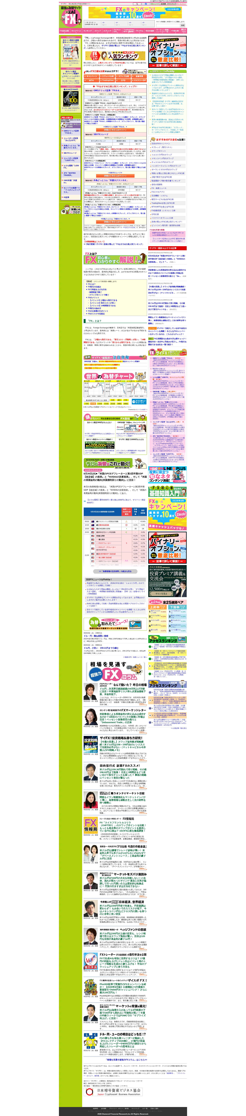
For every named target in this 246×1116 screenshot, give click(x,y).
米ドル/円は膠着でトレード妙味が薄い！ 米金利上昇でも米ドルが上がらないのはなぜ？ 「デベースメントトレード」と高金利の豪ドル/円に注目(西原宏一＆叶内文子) (170, 722)
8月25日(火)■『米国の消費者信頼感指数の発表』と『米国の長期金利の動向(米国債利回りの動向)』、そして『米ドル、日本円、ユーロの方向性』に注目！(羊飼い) (170, 692)
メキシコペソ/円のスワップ (163, 158)
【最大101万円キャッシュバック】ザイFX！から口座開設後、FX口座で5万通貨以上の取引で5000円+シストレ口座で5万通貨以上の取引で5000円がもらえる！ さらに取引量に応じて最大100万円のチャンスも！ (169, 427)
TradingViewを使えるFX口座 (163, 203)
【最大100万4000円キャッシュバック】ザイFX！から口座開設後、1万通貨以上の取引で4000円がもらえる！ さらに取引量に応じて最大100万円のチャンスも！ (168, 395)
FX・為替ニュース (159, 188)
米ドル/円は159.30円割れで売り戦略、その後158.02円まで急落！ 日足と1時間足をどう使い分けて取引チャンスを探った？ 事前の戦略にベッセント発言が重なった (123, 773)
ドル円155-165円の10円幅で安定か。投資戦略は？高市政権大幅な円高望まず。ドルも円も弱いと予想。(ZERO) (170, 715)
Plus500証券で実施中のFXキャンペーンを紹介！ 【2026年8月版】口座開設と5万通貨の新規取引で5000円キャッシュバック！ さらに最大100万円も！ (123, 988)
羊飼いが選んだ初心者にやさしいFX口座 (168, 173)
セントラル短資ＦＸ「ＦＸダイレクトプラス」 (72, 190)
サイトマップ (135, 1103)
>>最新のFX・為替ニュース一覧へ (135, 657)
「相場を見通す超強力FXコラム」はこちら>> (126, 1060)
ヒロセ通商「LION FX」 (71, 167)
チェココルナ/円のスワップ (163, 162)
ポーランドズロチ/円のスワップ (164, 170)
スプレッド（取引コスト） (162, 147)
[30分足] (113, 403)
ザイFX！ (160, 1106)
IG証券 (66, 197)
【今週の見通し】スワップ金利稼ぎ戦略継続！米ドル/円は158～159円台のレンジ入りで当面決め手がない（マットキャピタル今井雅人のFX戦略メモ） (123, 745)
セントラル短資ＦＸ (141, 409)
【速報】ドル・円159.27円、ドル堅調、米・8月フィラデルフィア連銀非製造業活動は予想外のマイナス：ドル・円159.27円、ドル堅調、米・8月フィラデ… (170, 674)
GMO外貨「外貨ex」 (70, 181)
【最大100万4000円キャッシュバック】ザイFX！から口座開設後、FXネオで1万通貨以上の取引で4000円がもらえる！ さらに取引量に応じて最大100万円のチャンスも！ (168, 362)
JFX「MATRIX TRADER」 (70, 174)
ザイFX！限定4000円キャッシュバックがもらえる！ (71, 63)
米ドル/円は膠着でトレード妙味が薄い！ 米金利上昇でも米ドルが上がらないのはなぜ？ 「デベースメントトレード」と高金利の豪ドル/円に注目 (123, 854)
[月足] (126, 400)
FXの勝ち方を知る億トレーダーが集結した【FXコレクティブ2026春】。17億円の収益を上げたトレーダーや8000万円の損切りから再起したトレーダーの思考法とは (123, 1042)
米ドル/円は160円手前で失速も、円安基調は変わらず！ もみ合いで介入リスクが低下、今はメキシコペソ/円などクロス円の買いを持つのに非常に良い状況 (123, 909)
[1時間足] (119, 403)
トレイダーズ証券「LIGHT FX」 (71, 159)
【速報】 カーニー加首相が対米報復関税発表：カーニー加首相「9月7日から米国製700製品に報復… (170, 646)
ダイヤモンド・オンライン (110, 1106)
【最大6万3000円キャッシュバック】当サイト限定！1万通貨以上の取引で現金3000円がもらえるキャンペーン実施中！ (169, 371)
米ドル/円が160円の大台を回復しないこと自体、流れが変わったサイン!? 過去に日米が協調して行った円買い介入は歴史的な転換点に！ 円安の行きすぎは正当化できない (123, 882)
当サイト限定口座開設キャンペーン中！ (71, 41)
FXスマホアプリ (158, 192)
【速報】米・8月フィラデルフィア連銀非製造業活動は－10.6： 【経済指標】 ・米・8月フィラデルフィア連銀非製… (170, 652)
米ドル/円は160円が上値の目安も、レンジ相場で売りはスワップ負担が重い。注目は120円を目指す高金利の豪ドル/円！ (123, 936)
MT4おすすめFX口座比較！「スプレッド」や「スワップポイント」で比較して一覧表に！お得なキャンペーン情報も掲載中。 (168, 130)
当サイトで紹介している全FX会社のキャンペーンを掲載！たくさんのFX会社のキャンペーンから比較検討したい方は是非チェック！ (116, 611)
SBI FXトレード (70, 153)
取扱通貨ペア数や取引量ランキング (166, 181)
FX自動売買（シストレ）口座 (163, 210)
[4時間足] (126, 403)
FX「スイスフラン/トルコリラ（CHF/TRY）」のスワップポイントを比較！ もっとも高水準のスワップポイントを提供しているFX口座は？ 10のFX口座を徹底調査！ (123, 826)
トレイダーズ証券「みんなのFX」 (71, 139)
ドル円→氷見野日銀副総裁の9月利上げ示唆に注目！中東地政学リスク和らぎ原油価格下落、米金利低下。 (123, 691)
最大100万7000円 (71, 89)
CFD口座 (155, 214)
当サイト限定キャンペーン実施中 (71, 72)
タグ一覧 (144, 1103)
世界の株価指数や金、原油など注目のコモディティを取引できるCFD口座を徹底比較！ (167, 122)
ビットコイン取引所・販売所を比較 (166, 225)
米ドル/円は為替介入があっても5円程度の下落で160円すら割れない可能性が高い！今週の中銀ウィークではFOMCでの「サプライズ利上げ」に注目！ (123, 1014)
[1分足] (87, 403)
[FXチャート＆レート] (139, 401)
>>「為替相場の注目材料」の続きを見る (115, 571)
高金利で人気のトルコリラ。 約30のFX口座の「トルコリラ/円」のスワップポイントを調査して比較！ (115, 584)
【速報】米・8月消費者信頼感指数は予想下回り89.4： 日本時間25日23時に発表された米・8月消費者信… (170, 659)
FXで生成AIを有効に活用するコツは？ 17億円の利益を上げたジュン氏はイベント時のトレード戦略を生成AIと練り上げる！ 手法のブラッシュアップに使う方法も (123, 962)
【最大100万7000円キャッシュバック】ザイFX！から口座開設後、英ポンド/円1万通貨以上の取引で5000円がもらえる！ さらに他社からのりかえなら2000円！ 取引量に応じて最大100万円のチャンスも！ (168, 382)
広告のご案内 (154, 1103)
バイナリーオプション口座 (162, 218)
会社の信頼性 (157, 184)
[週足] (119, 400)
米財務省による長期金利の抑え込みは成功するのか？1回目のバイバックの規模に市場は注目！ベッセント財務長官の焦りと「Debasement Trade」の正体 (123, 718)
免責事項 (95, 1103)
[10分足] (100, 403)
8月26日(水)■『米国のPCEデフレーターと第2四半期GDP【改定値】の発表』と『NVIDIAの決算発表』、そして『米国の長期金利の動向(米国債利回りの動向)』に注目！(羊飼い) (170, 700)
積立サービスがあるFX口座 (163, 199)
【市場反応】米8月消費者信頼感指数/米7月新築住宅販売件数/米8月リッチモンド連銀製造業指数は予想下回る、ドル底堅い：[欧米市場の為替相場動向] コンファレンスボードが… (170, 666)
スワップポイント (159, 151)
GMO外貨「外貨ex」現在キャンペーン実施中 (112, 361)
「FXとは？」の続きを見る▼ (115, 350)
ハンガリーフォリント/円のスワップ (166, 166)
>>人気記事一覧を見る (179, 728)
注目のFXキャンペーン (161, 143)
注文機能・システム (160, 196)
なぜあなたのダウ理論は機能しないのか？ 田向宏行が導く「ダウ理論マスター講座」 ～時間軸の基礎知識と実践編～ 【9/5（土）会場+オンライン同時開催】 (116, 591)
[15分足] (106, 403)
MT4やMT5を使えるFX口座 (163, 207)
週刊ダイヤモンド (125, 1106)
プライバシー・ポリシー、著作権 (119, 1103)
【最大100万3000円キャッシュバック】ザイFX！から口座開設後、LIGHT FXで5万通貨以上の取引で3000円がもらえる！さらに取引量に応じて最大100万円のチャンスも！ (168, 457)
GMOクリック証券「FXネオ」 (71, 132)
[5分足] (93, 403)
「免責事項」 (172, 1077)
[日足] (113, 400)
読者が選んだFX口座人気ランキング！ (167, 222)
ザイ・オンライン (137, 1106)
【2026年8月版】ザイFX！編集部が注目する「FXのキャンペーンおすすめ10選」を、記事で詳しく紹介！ (168, 103)
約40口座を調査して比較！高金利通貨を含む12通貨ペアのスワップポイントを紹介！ (116, 604)
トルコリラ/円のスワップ (162, 155)
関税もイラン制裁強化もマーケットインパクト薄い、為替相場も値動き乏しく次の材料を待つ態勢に (123, 800)
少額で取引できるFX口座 (162, 177)
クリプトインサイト (150, 1106)
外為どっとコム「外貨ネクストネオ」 (72, 147)
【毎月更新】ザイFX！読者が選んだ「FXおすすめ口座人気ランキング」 (114, 244)
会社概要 (103, 1103)
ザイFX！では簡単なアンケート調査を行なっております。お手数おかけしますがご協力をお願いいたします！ (116, 598)
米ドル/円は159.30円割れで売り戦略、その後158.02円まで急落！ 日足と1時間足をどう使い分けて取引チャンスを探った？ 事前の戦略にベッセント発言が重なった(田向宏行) (170, 708)
